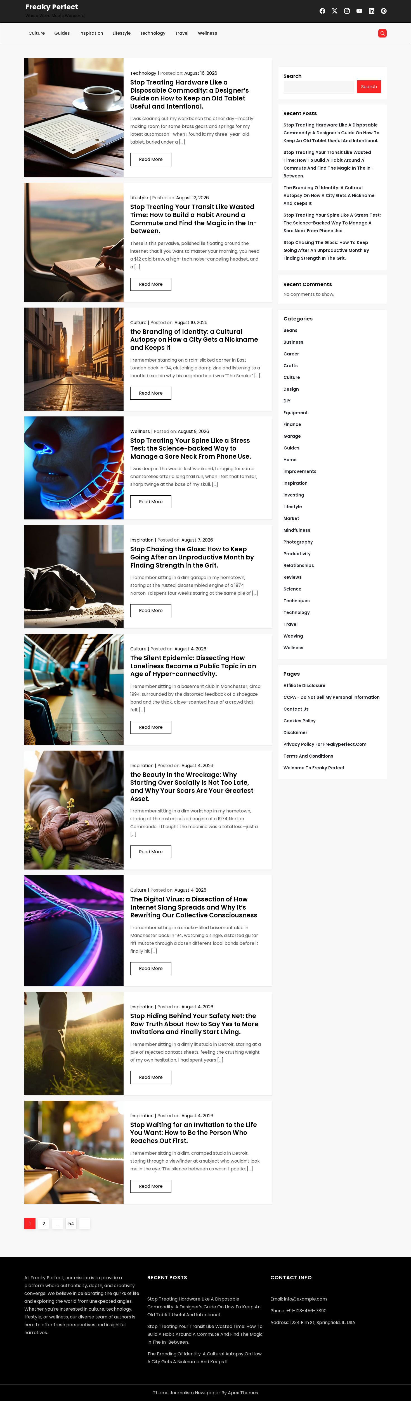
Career (291, 354)
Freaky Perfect (51, 7)
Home (290, 460)
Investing (294, 495)
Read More (151, 159)
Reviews (293, 577)
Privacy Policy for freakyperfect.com (325, 744)
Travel (181, 33)
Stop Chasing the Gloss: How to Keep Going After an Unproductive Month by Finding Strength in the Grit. (192, 557)
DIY (287, 401)
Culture (37, 33)
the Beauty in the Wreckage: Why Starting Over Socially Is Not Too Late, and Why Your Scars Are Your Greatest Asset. (191, 786)
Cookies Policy (300, 721)
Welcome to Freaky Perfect (314, 768)
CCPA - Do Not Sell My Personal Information (332, 697)
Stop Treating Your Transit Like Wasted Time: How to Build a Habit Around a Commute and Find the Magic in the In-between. (193, 219)
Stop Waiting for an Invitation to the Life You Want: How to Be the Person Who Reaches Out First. (193, 1133)
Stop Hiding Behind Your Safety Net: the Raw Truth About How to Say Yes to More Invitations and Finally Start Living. (194, 1024)
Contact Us (296, 709)
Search (293, 75)
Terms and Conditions (308, 756)
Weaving (293, 636)
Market (291, 518)
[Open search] (382, 33)
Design (291, 389)
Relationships (299, 565)
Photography (298, 542)
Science (292, 589)
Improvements (300, 471)
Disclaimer (295, 732)
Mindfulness (297, 530)
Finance (292, 424)
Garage (292, 436)
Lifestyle (122, 33)
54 (72, 1223)
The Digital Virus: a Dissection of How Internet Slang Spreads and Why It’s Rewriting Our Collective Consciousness (193, 907)
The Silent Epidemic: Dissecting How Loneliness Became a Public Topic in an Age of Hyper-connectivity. (193, 666)
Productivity (297, 554)
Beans (290, 330)
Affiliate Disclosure (304, 685)
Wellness (207, 33)
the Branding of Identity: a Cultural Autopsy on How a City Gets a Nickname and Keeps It (194, 339)
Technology (153, 33)
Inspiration (91, 33)
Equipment (296, 413)
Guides (62, 33)
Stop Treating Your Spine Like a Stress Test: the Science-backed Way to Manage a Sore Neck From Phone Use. (190, 448)
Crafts (291, 366)
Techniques (297, 601)
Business (293, 342)
